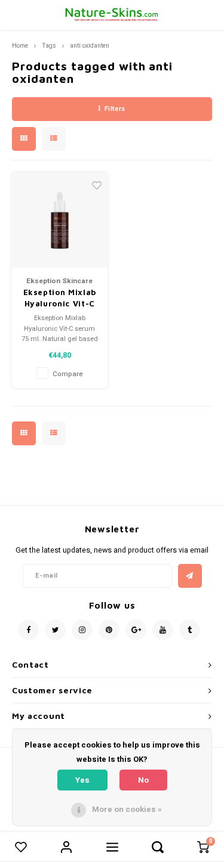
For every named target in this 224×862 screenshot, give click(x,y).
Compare (68, 374)
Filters (115, 109)
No (143, 780)
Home (20, 45)
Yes (82, 780)
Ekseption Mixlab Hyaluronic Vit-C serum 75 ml (59, 298)
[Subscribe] (190, 576)
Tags (49, 45)
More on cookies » (127, 809)
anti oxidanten (89, 45)
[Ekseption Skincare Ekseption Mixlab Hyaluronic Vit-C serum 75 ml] (60, 220)
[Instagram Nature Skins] (82, 629)
